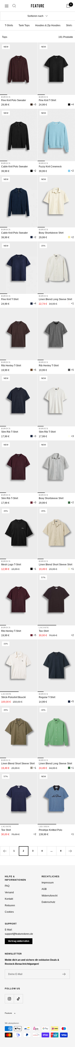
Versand (9, 892)
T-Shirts (9, 25)
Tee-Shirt (44, 631)
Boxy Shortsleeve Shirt (51, 232)
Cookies (9, 911)
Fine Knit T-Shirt (47, 100)
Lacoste (44, 628)
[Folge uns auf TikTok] (18, 998)
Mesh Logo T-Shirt (11, 564)
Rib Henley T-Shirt (11, 365)
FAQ (7, 885)
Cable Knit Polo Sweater (14, 166)
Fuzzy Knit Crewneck (50, 166)
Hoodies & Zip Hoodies (47, 25)
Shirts (69, 25)
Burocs (5, 97)
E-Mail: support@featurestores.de (19, 931)
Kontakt (9, 898)
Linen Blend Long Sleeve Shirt (55, 299)
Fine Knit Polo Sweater (13, 100)
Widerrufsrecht (49, 895)
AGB (44, 889)
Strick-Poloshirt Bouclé (13, 697)
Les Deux (44, 827)
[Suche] (14, 6)
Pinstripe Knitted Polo (50, 830)
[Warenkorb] (68, 6)
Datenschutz (48, 902)
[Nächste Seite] (70, 851)
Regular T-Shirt (47, 697)
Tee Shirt (6, 830)
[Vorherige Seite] (4, 851)
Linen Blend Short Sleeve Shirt (55, 564)
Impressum (48, 882)
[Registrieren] (64, 974)
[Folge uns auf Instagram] (9, 998)
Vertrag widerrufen (18, 941)
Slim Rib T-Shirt (9, 431)
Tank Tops (24, 25)
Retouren (10, 905)
